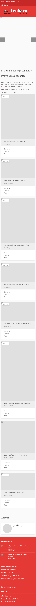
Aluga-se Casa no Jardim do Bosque (16, 284)
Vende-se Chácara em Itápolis (14, 180)
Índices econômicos (8, 587)
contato (4, 86)
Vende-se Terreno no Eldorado (14, 492)
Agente (16, 525)
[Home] (16, 12)
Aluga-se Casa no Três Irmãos (14, 141)
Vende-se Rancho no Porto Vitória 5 (16, 455)
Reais (5, 5)
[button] (2, 39)
